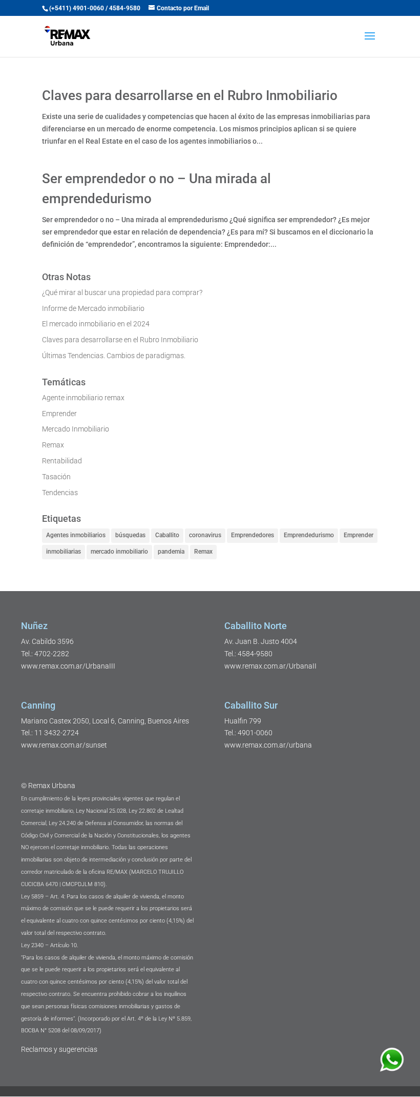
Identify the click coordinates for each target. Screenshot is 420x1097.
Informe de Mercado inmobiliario (93, 308)
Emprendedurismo (309, 535)
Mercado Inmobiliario (75, 429)
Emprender (59, 413)
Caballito (167, 535)
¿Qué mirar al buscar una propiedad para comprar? (122, 292)
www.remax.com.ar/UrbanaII (270, 666)
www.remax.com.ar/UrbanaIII (68, 666)
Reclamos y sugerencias (59, 1049)
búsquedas (130, 535)
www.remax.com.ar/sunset (64, 745)
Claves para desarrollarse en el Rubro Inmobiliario (190, 95)
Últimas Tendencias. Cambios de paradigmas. (113, 355)
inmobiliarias (63, 551)
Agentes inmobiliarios (76, 535)
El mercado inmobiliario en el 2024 (96, 324)
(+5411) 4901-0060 (76, 8)
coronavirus (205, 535)
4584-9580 (124, 8)
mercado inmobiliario (119, 551)
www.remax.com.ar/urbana (268, 745)
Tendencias (60, 492)
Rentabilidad (62, 461)
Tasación (56, 477)
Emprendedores (252, 535)
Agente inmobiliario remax (83, 398)
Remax (53, 445)
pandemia (171, 551)
